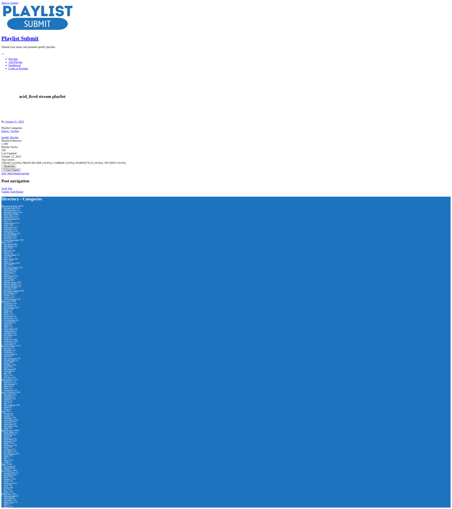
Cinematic (8, 396)
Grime (6, 363)
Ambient (7, 382)
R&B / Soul (8, 502)
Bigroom (7, 250)
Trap (6, 375)
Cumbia (7, 415)
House (6, 274)
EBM (6, 312)
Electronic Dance (11, 267)
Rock (6, 492)
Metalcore (8, 445)
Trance (7, 297)
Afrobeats (8, 475)
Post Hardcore (9, 454)
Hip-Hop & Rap (7, 346)
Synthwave (8, 341)
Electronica (8, 318)
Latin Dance (9, 420)
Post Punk (8, 236)
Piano (6, 388)
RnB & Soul (6, 494)
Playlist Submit (20, 38)
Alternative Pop (10, 210)
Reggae (7, 468)
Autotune (7, 348)
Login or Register (18, 68)
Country (7, 479)
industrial (7, 333)
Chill (6, 257)
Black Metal (9, 432)
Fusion (6, 401)
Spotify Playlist (9, 137)
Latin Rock (8, 424)
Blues (6, 477)
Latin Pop (8, 422)
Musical (7, 386)
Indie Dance (9, 276)
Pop (5, 490)
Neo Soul (7, 500)
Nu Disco (7, 288)
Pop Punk (8, 451)
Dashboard (14, 65)
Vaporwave (8, 344)
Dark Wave (8, 214)
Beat (5, 248)
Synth (6, 337)
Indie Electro (9, 329)
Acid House (8, 244)
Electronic (5, 301)
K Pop (6, 487)
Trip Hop (7, 377)
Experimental (9, 320)
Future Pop (8, 322)
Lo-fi (6, 367)
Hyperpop (8, 483)
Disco (6, 261)
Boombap (8, 350)
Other (3, 464)
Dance (4, 242)
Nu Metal (7, 449)
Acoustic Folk (9, 208)
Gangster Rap (9, 360)
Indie (6, 225)
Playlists (13, 58)
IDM (6, 327)
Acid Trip (6, 188)
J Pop (6, 485)
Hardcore (7, 441)
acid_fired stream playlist (15, 173)
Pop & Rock (6, 470)
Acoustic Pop (9, 473)
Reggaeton (8, 426)
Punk (6, 456)
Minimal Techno (10, 286)
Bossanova (8, 394)
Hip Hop (7, 365)
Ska (5, 458)
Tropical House (10, 299)
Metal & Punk (7, 430)
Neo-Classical (9, 405)
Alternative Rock (10, 212)
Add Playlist (15, 62)
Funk (6, 481)
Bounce (7, 253)
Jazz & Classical (7, 392)
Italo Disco (8, 278)
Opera (6, 407)
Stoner (6, 460)
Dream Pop (8, 217)
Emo (6, 221)
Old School (8, 369)
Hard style (8, 272)
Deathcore (8, 435)
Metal (6, 443)
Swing (6, 409)
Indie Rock (8, 231)
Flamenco (8, 418)
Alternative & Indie (9, 206)
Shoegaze (8, 238)
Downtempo (9, 308)
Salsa (6, 428)
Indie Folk (8, 227)
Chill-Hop (8, 352)
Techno (7, 295)
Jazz (5, 403)
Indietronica (9, 331)
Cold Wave (8, 303)
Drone (6, 310)
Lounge (7, 280)
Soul (6, 506)
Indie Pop (8, 229)
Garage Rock (9, 223)
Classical (7, 399)
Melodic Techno (10, 284)
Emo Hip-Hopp (10, 358)
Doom (6, 437)
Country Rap (9, 354)
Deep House (9, 259)
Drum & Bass (9, 263)
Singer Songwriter (11, 240)
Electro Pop (8, 316)
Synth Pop (8, 339)
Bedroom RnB (10, 496)
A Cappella (8, 466)
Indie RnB (8, 498)
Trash (6, 462)
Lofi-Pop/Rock (10, 233)
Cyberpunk (8, 305)
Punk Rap (8, 371)
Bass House (8, 246)
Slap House (8, 293)
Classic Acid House (12, 191)
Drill (6, 356)
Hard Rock (8, 439)
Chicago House (10, 255)
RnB (5, 504)
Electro (7, 314)
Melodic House (10, 282)
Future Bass (8, 269)
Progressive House (11, 291)
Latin (3, 411)
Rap (5, 373)
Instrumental (6, 379)
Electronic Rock (10, 219)
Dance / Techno (10, 131)
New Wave (8, 335)
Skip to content (9, 2)
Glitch (6, 324)
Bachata (7, 413)
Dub (5, 265)
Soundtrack (8, 390)
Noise (6, 447)
